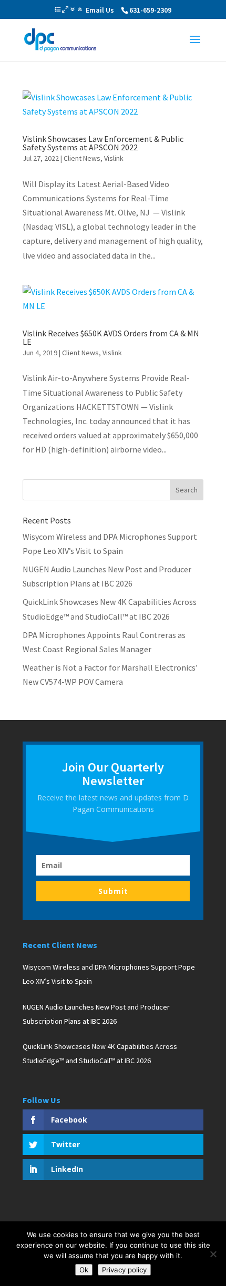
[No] (213, 1254)
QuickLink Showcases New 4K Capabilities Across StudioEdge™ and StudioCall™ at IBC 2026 (100, 1053)
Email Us (100, 10)
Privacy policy (124, 1270)
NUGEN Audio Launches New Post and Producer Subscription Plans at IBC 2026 (96, 1014)
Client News (82, 158)
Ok (83, 1270)
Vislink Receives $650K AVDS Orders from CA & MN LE (111, 337)
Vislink (114, 158)
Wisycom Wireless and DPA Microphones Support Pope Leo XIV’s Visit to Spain (109, 974)
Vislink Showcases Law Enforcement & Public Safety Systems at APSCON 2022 (103, 142)
